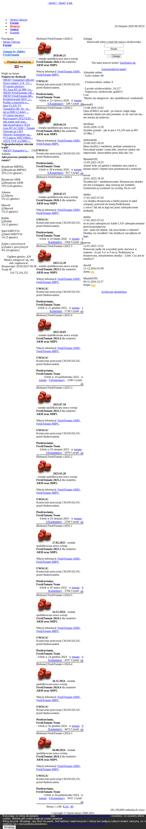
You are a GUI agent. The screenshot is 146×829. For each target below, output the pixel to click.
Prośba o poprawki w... (16, 102)
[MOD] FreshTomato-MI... (18, 95)
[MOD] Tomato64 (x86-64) (18, 79)
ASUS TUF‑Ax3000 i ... (17, 140)
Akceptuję (9, 827)
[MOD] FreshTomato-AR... (18, 92)
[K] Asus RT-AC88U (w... (18, 89)
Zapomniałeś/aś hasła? (113, 69)
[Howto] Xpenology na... (17, 134)
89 (72, 806)
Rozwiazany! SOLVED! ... (18, 118)
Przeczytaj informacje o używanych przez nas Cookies (76, 824)
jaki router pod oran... (15, 121)
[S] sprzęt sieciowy (13, 86)
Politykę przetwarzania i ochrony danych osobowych (83, 816)
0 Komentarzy (56, 103)
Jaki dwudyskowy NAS (16, 124)
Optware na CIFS (13, 131)
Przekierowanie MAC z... (17, 99)
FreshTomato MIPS (47, 74)
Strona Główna (11, 41)
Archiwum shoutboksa (114, 291)
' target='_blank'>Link (60, 2)
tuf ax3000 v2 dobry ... (16, 112)
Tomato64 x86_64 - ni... (16, 108)
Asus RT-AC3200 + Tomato (19, 128)
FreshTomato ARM (69, 71)
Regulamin (44, 816)
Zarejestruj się (127, 62)
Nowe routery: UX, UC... (17, 83)
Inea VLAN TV (12, 105)
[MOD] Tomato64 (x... (16, 150)
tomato (78, 100)
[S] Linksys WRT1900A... (18, 137)
